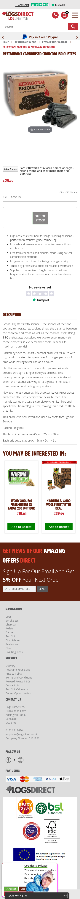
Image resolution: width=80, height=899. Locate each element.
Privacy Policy (14, 673)
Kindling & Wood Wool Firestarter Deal (58, 504)
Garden (10, 632)
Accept (12, 888)
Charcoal (11, 624)
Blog (8, 648)
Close (24, 888)
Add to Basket (21, 527)
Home (6, 42)
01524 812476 (14, 730)
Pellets (10, 628)
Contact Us (12, 685)
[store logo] (16, 16)
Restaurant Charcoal (55, 42)
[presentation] (3, 37)
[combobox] (40, 26)
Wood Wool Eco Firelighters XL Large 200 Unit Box (21, 504)
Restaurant (12, 644)
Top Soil (10, 636)
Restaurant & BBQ (26, 42)
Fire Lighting (13, 640)
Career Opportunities (18, 693)
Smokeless (12, 620)
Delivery (10, 665)
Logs (9, 616)
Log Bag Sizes (14, 652)
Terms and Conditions (19, 677)
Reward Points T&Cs (18, 681)
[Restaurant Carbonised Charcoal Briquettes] (55, 150)
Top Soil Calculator (17, 689)
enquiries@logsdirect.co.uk (21, 734)
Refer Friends (10, 169)
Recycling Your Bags (18, 669)
